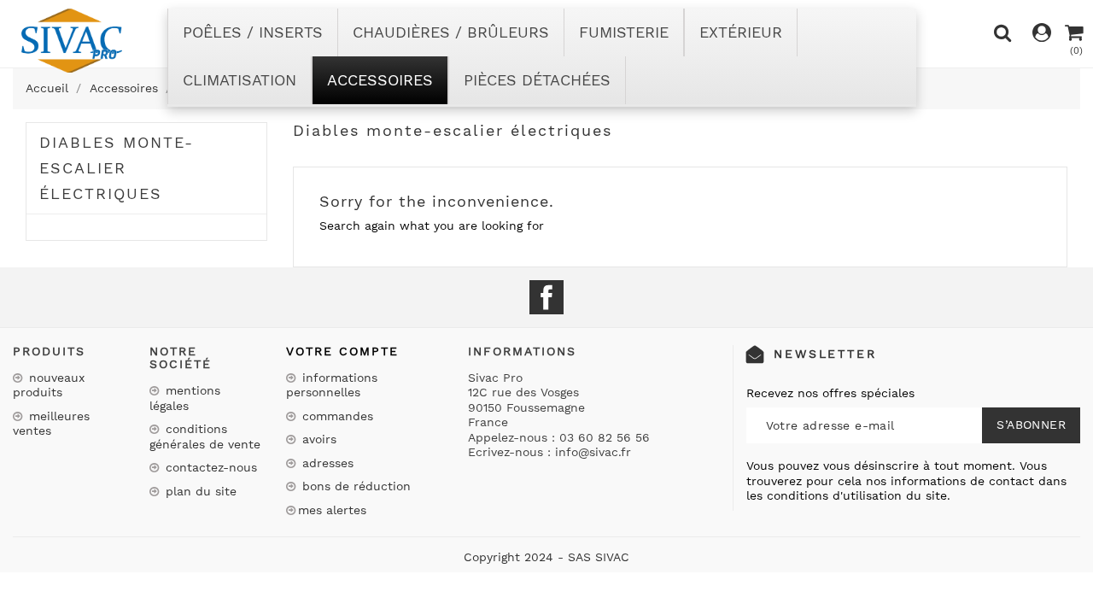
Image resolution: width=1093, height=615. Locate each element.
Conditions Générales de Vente (204, 436)
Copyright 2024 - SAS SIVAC (546, 557)
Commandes (335, 416)
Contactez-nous (209, 467)
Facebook (546, 297)
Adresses (326, 463)
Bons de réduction (354, 486)
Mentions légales (184, 398)
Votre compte (342, 351)
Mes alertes (332, 510)
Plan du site (199, 491)
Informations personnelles (331, 385)
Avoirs (317, 439)
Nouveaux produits (49, 385)
